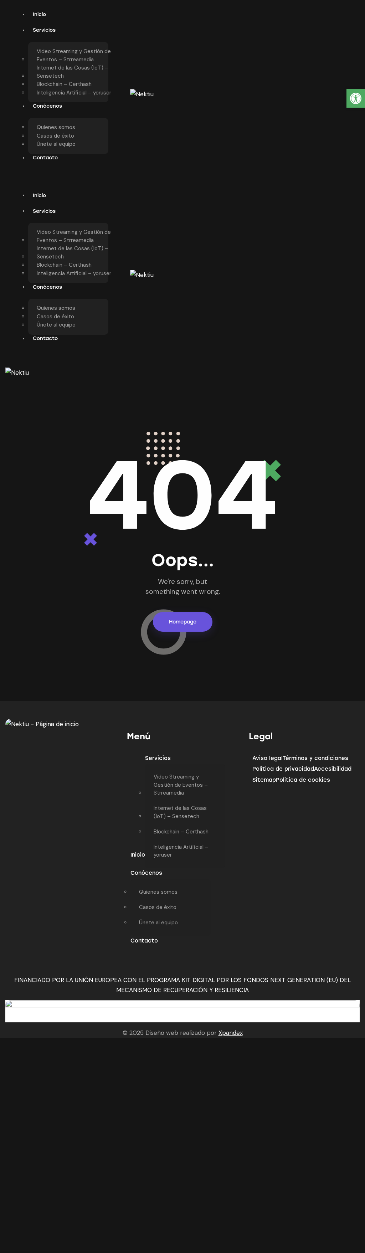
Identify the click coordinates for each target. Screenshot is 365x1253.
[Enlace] (142, 94)
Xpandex (231, 1033)
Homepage (182, 622)
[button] (355, 98)
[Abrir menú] (192, 373)
